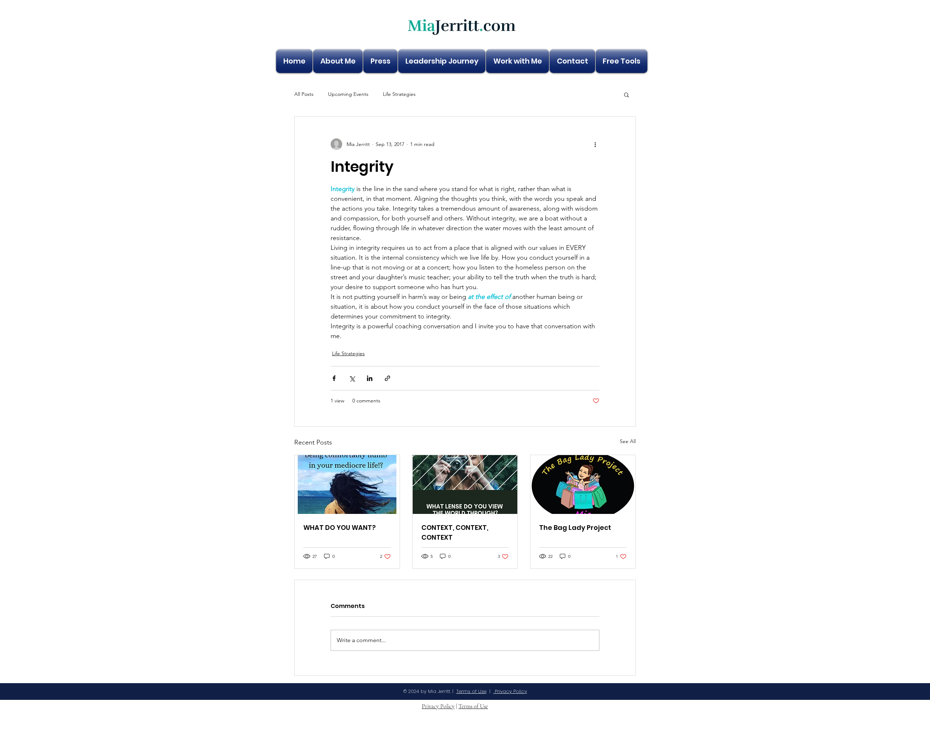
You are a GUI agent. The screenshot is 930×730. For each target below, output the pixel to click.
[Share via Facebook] (334, 378)
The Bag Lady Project (575, 527)
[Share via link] (387, 378)
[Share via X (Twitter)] (351, 378)
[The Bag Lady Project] (582, 484)
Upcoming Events (348, 94)
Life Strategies (399, 94)
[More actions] (595, 144)
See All (628, 441)
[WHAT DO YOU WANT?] (347, 484)
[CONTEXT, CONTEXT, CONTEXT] (465, 484)
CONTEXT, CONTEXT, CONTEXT (454, 532)
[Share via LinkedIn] (369, 378)
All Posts (304, 94)
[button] (621, 61)
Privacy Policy (510, 691)
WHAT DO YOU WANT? (339, 527)
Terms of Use (471, 691)
